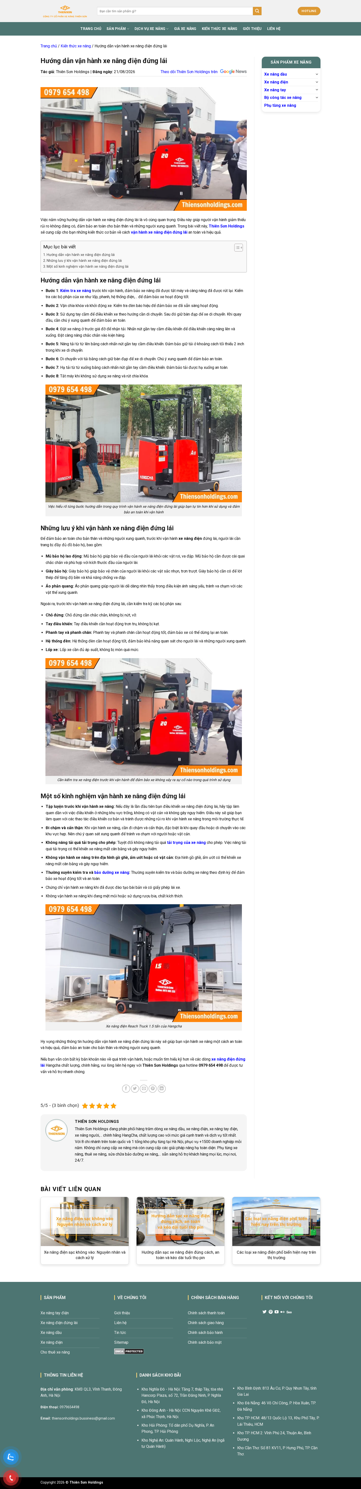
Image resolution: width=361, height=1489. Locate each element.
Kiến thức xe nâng (76, 46)
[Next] (328, 1231)
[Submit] (257, 11)
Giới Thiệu (252, 29)
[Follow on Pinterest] (271, 1312)
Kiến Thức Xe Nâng (219, 29)
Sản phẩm (116, 29)
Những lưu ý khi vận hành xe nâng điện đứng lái (84, 261)
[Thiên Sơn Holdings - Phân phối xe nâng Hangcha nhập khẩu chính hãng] (65, 11)
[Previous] (32, 1231)
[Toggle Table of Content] (236, 247)
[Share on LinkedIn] (162, 1089)
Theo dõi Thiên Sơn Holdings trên (189, 71)
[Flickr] (282, 1312)
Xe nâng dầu (275, 74)
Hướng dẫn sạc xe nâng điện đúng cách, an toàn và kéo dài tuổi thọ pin (180, 1255)
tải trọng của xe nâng (186, 842)
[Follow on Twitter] (264, 1312)
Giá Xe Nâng (185, 29)
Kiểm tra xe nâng (75, 290)
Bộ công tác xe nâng (283, 97)
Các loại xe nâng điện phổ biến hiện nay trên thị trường (276, 1255)
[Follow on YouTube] (276, 1312)
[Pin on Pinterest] (153, 1089)
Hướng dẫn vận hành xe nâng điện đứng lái (81, 255)
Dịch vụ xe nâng (150, 29)
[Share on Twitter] (135, 1089)
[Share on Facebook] (126, 1089)
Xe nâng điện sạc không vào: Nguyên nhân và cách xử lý (84, 1255)
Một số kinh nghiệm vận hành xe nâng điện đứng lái (88, 267)
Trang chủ (49, 46)
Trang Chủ (90, 29)
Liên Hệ (274, 29)
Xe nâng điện (276, 82)
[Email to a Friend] (144, 1089)
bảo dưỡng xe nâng (111, 872)
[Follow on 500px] (289, 1312)
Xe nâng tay (275, 89)
